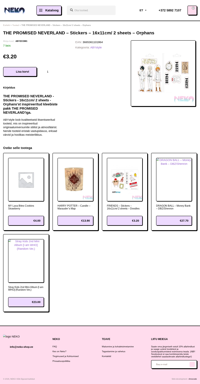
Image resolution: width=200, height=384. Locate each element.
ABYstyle (96, 47)
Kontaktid (106, 356)
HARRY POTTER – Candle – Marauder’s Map (74, 207)
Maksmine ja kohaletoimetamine (118, 346)
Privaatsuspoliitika (61, 361)
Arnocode (193, 379)
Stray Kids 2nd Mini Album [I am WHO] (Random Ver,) (25, 288)
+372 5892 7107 (170, 10)
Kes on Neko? (59, 351)
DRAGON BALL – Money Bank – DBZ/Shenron (173, 207)
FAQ (54, 346)
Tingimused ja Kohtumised (65, 356)
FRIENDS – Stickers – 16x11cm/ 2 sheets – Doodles (123, 207)
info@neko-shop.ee (21, 347)
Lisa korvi (22, 71)
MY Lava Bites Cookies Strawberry (21, 207)
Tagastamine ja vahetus (113, 351)
